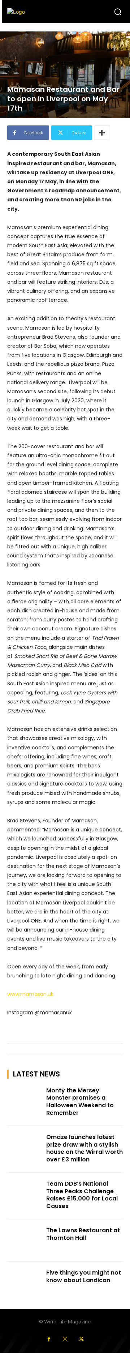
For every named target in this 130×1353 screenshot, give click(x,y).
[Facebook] (49, 1339)
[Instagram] (65, 1339)
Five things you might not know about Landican (83, 1276)
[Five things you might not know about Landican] (24, 1283)
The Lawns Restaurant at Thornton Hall (83, 1234)
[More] (101, 132)
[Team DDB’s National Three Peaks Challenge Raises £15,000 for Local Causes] (24, 1194)
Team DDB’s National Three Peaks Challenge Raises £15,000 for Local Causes (82, 1194)
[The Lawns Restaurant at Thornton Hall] (24, 1240)
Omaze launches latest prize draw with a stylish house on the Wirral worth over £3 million (84, 1148)
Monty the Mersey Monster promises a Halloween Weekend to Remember (80, 1101)
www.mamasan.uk (30, 994)
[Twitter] (81, 1339)
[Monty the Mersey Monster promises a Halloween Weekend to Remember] (24, 1100)
